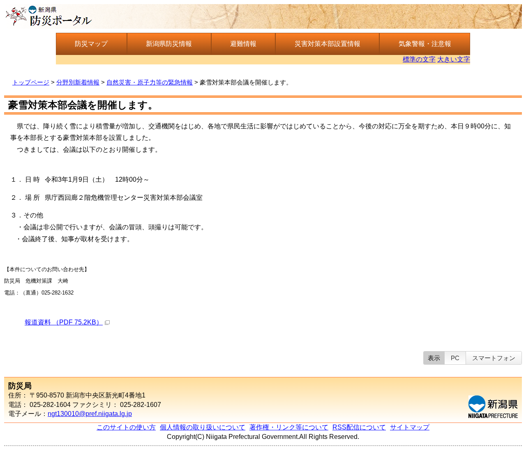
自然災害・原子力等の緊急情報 (149, 82)
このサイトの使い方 (126, 427)
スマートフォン (493, 357)
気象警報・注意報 (425, 43)
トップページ (30, 82)
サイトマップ (409, 427)
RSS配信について (359, 427)
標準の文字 (419, 59)
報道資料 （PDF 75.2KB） (64, 322)
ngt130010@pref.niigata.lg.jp (90, 413)
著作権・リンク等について (288, 427)
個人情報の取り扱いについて (202, 427)
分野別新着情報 (77, 82)
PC (455, 357)
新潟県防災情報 (169, 43)
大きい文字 (453, 59)
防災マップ (91, 43)
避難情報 (243, 43)
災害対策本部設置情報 (327, 43)
